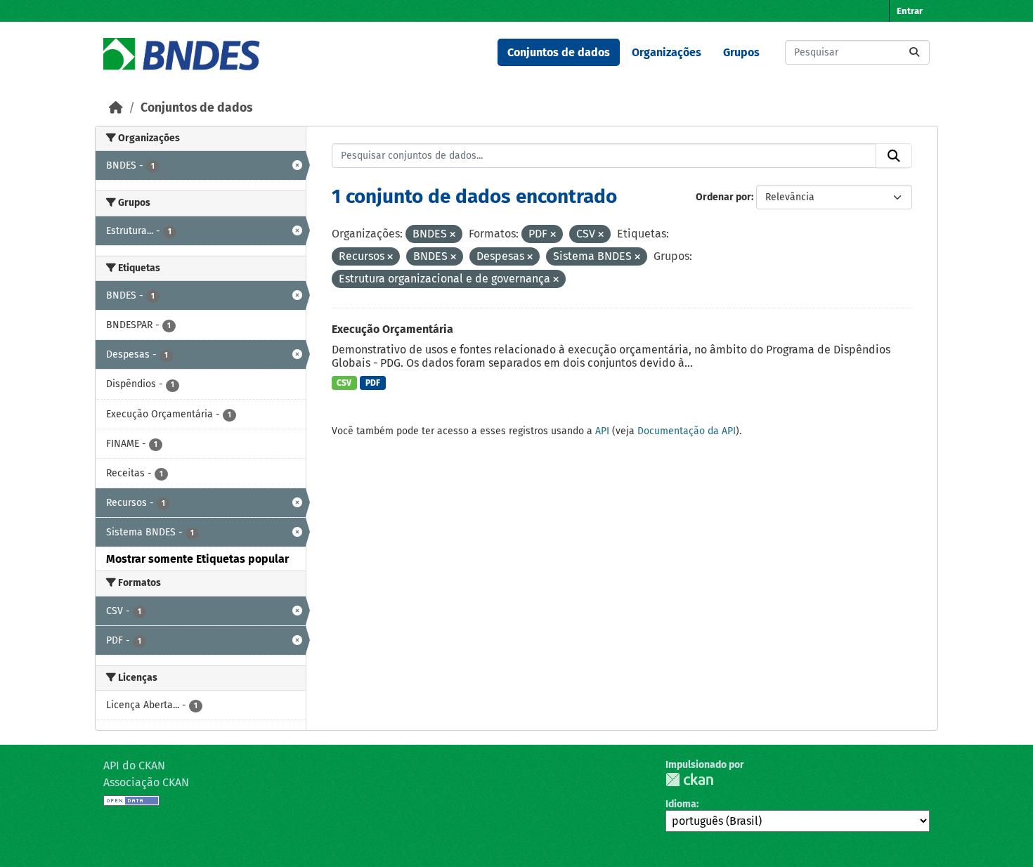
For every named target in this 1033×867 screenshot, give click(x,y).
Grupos (741, 52)
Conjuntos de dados (558, 52)
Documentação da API (686, 431)
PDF (372, 383)
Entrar (910, 11)
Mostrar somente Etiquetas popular (197, 559)
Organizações (666, 52)
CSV (344, 383)
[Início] (116, 107)
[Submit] (914, 52)
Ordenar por (723, 197)
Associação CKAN (146, 782)
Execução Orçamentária (392, 329)
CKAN (689, 779)
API (602, 431)
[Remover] (452, 235)
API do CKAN (134, 765)
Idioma (680, 804)
